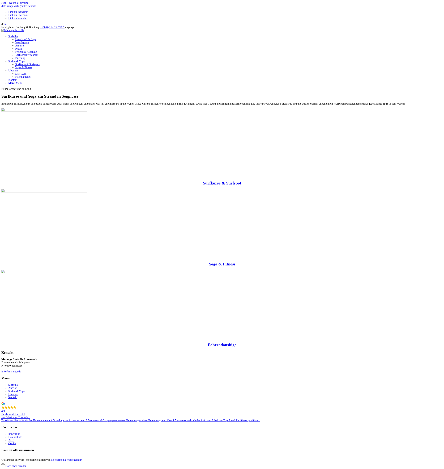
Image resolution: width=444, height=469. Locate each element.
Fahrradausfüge (222, 345)
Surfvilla (13, 384)
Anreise (12, 387)
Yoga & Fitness (222, 264)
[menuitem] (225, 47)
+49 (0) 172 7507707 (52, 27)
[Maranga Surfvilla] (12, 30)
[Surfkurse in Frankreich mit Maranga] (44, 110)
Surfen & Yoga (16, 391)
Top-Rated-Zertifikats (235, 420)
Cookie (12, 443)
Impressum (14, 433)
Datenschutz (15, 437)
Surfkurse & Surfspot (222, 183)
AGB (11, 440)
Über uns (13, 394)
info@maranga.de (11, 371)
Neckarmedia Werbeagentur (66, 459)
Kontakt (12, 397)
